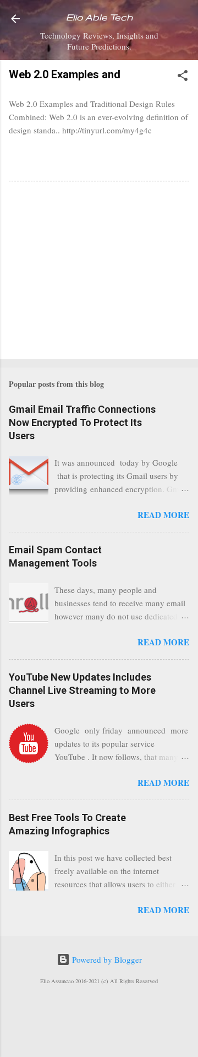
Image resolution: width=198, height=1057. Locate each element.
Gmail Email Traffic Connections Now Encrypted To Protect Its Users (82, 422)
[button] (182, 77)
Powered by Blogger (106, 959)
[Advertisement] (99, 272)
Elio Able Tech (99, 17)
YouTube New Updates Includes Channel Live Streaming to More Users (82, 690)
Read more (163, 515)
